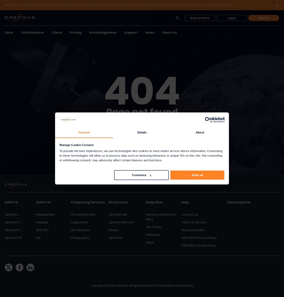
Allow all (197, 175)
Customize (139, 175)
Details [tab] (142, 132)
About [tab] (200, 132)
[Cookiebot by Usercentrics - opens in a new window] (208, 120)
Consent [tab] (84, 132)
